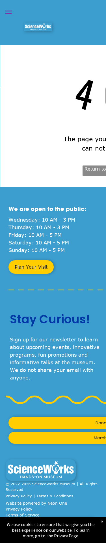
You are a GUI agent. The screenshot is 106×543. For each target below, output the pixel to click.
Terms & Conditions (54, 496)
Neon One (57, 503)
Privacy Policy (19, 496)
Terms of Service (22, 515)
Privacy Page (66, 535)
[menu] (8, 11)
